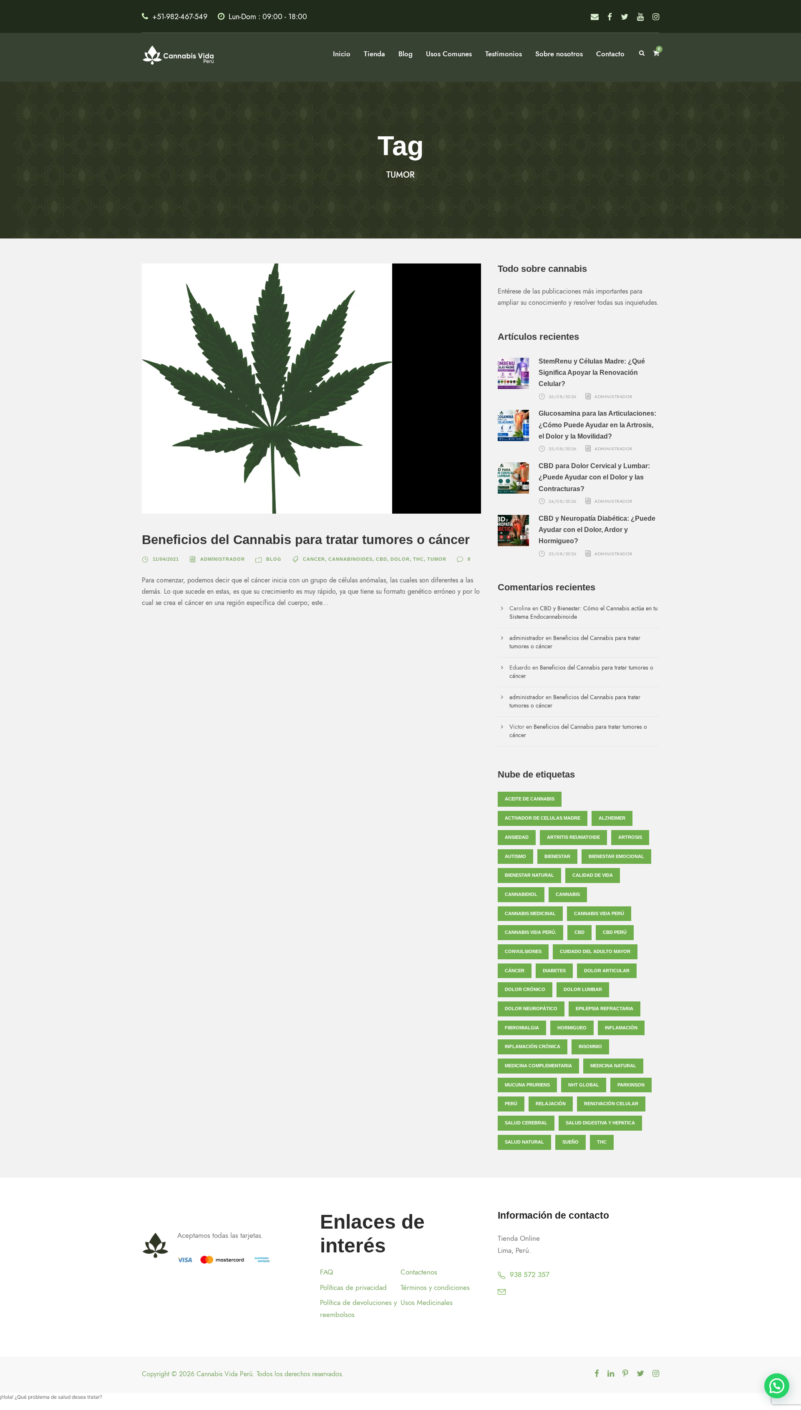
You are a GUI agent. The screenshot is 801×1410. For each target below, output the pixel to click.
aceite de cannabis (529, 798)
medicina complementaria (538, 1065)
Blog (405, 54)
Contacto (610, 54)
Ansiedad (517, 837)
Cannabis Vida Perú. (530, 932)
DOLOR (400, 559)
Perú (511, 1103)
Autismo (515, 856)
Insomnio (590, 1046)
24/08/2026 (563, 501)
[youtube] (640, 17)
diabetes (554, 970)
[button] (776, 1385)
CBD (381, 559)
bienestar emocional (616, 856)
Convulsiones (523, 951)
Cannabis (568, 894)
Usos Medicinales (426, 1302)
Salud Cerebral (526, 1122)
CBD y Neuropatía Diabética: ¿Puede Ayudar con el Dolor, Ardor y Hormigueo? (597, 529)
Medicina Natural (613, 1065)
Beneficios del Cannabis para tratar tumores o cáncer (306, 539)
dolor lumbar (583, 989)
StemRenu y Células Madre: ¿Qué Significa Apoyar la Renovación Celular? (592, 372)
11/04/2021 (166, 559)
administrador (222, 559)
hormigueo (572, 1027)
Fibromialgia (522, 1027)
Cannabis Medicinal (530, 913)
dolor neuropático (531, 1008)
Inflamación (621, 1027)
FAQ (326, 1272)
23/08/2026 (563, 553)
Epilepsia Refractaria (604, 1008)
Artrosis (630, 837)
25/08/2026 (563, 449)
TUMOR (436, 559)
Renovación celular (611, 1103)
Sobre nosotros (559, 54)
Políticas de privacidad (353, 1287)
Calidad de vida (592, 875)
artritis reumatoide (573, 837)
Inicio (341, 54)
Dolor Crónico (525, 989)
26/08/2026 (563, 396)
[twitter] (624, 17)
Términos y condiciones (435, 1287)
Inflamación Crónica (532, 1046)
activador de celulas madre (542, 817)
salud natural (524, 1141)
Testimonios (503, 54)
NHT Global (583, 1084)
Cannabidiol (521, 894)
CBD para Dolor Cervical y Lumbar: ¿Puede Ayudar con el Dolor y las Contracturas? (594, 477)
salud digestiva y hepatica (600, 1122)
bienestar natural (529, 875)
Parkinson (631, 1084)
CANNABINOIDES (350, 559)
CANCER (314, 559)
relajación (551, 1103)
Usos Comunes (449, 54)
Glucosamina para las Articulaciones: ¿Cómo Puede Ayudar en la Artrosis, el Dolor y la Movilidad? (597, 424)
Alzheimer (612, 817)
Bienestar (557, 856)
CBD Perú (615, 932)
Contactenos (418, 1272)
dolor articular (607, 970)
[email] (595, 17)
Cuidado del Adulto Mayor (595, 951)
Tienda (374, 54)
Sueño (570, 1141)
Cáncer (514, 970)
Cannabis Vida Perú (599, 913)
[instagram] (655, 17)
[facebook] (609, 17)
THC (418, 559)
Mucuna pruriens (527, 1084)
